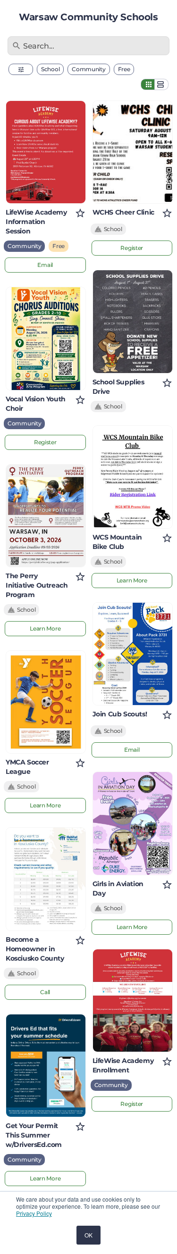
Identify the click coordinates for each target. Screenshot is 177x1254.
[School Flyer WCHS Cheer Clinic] (133, 152)
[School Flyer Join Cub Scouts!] (133, 654)
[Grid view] (148, 84)
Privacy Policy (34, 1213)
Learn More (45, 628)
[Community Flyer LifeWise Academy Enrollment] (133, 1000)
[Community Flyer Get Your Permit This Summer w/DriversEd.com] (46, 1065)
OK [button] (88, 1235)
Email (45, 264)
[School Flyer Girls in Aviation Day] (133, 823)
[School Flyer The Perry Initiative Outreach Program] (46, 515)
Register (45, 442)
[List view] (161, 84)
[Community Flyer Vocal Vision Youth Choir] (46, 338)
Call (45, 992)
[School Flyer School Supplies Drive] (133, 321)
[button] (20, 69)
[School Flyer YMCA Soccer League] (46, 702)
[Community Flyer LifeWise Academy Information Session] (46, 152)
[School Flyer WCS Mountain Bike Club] (133, 477)
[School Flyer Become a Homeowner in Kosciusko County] (46, 878)
